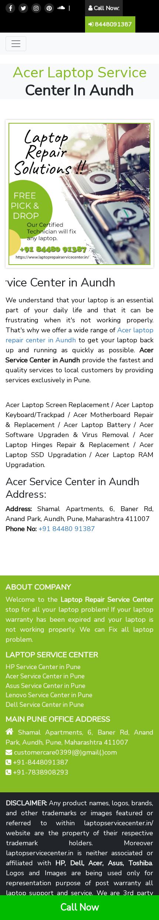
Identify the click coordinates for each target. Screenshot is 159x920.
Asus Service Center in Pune (45, 686)
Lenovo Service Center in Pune (49, 695)
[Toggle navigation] (16, 43)
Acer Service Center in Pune (45, 676)
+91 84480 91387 (66, 528)
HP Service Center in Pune (43, 667)
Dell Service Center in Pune (45, 705)
